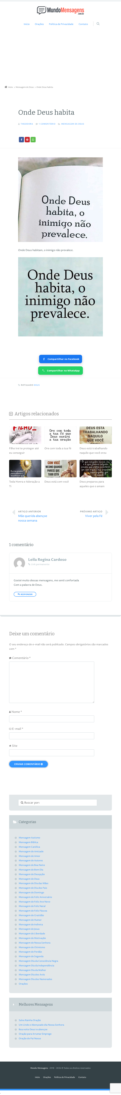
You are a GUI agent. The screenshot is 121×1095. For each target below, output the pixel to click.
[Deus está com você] (60, 477)
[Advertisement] (60, 57)
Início (27, 24)
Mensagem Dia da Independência (36, 965)
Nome (17, 712)
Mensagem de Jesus (29, 929)
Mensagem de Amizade (31, 851)
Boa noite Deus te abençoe (33, 1029)
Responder (26, 594)
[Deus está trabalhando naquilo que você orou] (96, 444)
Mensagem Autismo (29, 837)
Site (14, 746)
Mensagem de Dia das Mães (33, 883)
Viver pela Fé (91, 514)
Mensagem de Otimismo (32, 947)
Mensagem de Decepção (32, 874)
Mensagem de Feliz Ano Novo (34, 901)
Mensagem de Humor (30, 920)
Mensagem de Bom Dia (31, 869)
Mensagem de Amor (29, 856)
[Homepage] (60, 10)
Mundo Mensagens (39, 1068)
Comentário (21, 658)
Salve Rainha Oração (30, 1020)
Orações (39, 24)
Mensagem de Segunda (31, 956)
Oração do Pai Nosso (30, 1038)
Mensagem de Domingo (31, 892)
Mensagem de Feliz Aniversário (35, 897)
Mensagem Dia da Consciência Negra (38, 961)
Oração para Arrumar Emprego (35, 1034)
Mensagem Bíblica (28, 842)
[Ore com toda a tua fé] (60, 444)
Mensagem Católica (29, 847)
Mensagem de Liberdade (32, 933)
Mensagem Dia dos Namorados (35, 979)
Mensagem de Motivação (32, 938)
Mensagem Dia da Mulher (32, 970)
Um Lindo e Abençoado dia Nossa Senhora (41, 1025)
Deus (37, 385)
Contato (83, 24)
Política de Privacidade (61, 24)
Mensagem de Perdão (30, 951)
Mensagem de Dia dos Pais (33, 888)
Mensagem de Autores (31, 860)
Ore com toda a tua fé (57, 448)
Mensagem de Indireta (31, 924)
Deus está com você (56, 481)
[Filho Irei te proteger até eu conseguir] (25, 444)
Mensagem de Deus (72, 124)
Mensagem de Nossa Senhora (34, 942)
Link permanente (40, 564)
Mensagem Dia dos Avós (32, 974)
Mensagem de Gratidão (31, 915)
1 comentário (47, 124)
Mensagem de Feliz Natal (32, 906)
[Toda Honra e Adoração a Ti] (25, 477)
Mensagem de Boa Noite (32, 865)
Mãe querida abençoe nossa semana (32, 516)
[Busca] (95, 20)
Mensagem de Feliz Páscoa (33, 910)
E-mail (17, 729)
